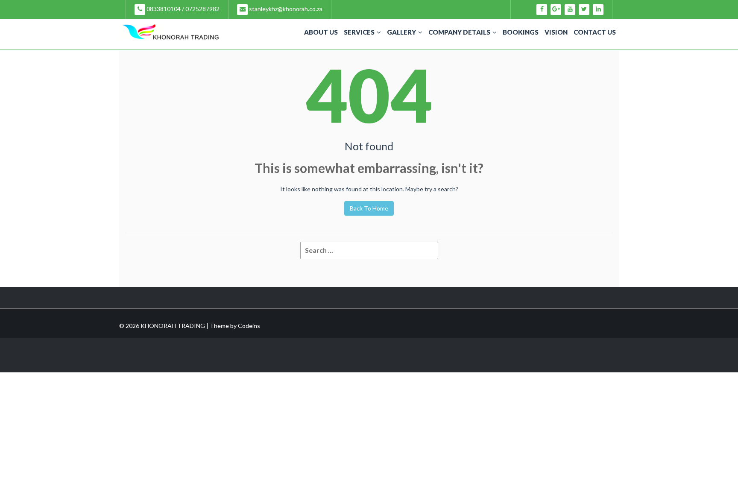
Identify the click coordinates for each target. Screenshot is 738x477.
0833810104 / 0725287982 (182, 8)
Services (359, 32)
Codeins (249, 325)
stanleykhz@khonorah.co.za (285, 8)
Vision (556, 32)
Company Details (459, 32)
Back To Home (369, 208)
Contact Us (595, 32)
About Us (321, 32)
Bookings (521, 32)
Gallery (401, 32)
